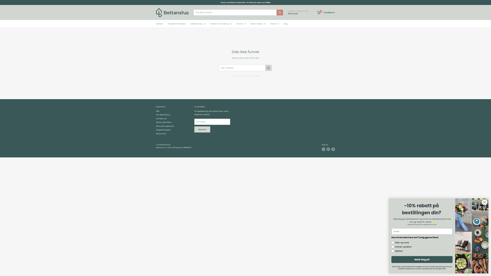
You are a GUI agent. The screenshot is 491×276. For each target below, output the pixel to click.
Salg (286, 24)
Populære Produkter (177, 24)
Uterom (239, 24)
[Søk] (280, 12)
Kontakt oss (161, 118)
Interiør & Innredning (219, 24)
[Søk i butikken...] (268, 68)
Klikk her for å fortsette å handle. (245, 76)
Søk (157, 111)
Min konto (293, 13)
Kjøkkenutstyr (197, 24)
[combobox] (235, 12)
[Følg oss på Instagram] (328, 149)
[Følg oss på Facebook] (323, 149)
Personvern (161, 134)
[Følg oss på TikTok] (333, 149)
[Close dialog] (484, 202)
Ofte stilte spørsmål (165, 126)
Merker (273, 24)
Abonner (202, 129)
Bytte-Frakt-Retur (164, 122)
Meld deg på (421, 259)
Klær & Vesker (256, 24)
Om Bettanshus (163, 115)
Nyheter (159, 24)
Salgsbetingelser (163, 130)
